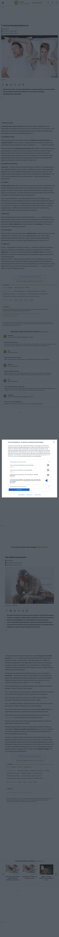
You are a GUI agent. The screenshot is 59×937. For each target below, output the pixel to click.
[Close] (54, 442)
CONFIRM (19, 489)
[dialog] (29, 469)
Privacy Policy (38, 494)
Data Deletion (21, 494)
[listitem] (29, 462)
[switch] (47, 465)
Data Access (29, 494)
